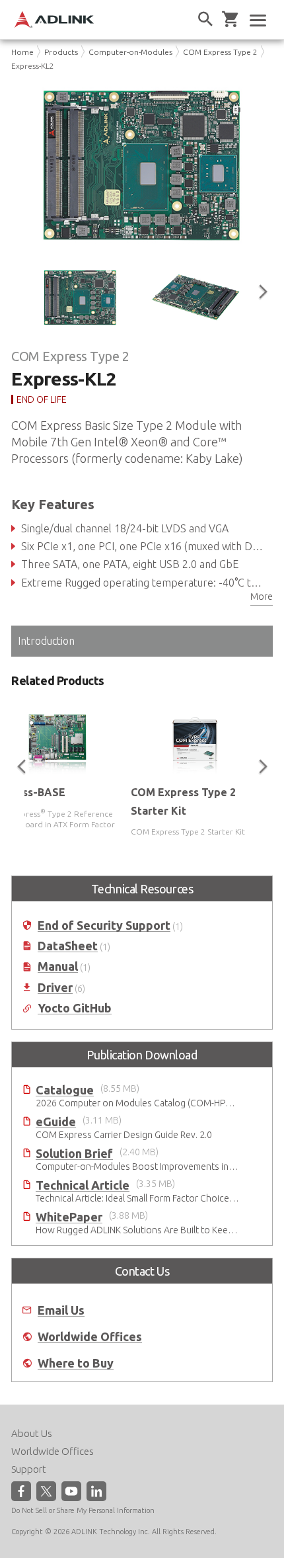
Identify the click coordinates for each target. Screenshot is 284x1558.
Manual (58, 966)
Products (61, 52)
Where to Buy (76, 1363)
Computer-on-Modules (130, 52)
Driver (55, 987)
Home (22, 52)
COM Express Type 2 (220, 52)
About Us (31, 1433)
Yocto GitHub (75, 1008)
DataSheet (68, 946)
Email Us (61, 1310)
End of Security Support (104, 925)
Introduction (46, 641)
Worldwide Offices (90, 1337)
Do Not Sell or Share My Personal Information (83, 1510)
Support (28, 1469)
